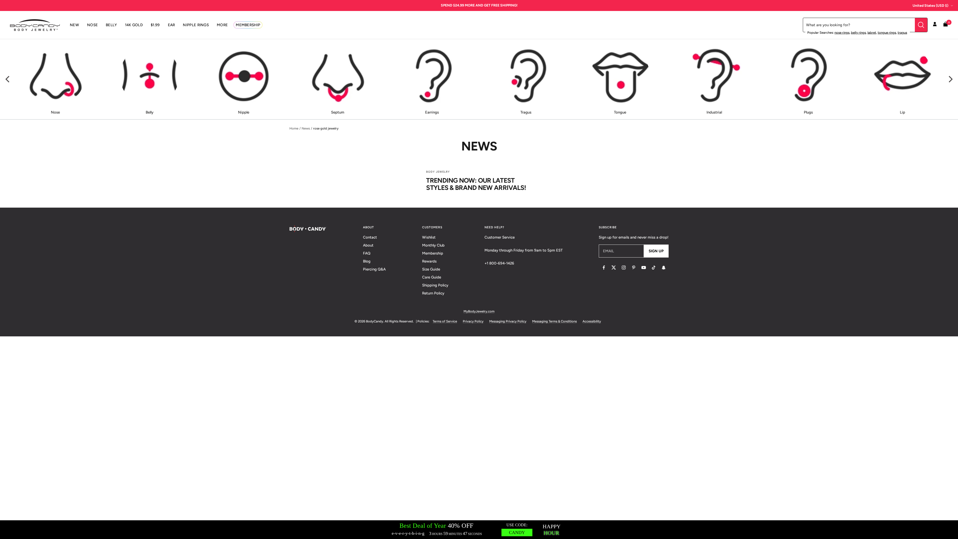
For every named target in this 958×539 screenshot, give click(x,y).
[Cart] (945, 25)
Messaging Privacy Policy (507, 321)
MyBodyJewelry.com (479, 311)
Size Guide (431, 269)
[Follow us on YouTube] (644, 267)
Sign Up (656, 251)
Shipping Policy (435, 285)
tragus (902, 32)
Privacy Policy (473, 321)
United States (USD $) (930, 5)
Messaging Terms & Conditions (554, 321)
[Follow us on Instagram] (624, 267)
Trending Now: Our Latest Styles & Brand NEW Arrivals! (476, 184)
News (306, 128)
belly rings (858, 32)
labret (871, 32)
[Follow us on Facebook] (604, 267)
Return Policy (433, 293)
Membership (432, 253)
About (368, 245)
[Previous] (7, 79)
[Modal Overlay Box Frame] (479, 529)
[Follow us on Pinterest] (634, 267)
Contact (370, 237)
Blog (366, 261)
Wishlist (429, 237)
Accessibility (592, 321)
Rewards (429, 261)
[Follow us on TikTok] (654, 267)
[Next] (950, 79)
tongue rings (887, 32)
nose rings (842, 32)
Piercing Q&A (374, 269)
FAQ (366, 253)
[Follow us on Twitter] (614, 267)
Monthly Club (433, 245)
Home (293, 128)
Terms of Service (445, 321)
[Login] (935, 25)
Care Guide (431, 277)
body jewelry (438, 171)
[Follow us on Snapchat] (664, 267)
